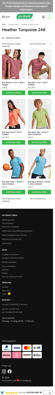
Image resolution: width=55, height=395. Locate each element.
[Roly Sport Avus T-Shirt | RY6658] (13, 114)
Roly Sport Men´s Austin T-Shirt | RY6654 (13, 183)
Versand (23, 304)
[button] (49, 17)
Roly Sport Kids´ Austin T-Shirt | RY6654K (38, 133)
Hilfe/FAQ (14, 304)
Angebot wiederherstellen (13, 258)
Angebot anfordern (10, 254)
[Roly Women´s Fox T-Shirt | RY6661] (13, 64)
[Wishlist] (22, 53)
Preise (4, 273)
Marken (5, 270)
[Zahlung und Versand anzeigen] (26, 351)
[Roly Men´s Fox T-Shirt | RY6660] (39, 64)
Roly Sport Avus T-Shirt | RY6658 (12, 133)
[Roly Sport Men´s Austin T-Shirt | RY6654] (13, 164)
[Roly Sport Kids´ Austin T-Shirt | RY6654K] (39, 114)
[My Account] (43, 17)
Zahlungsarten (8, 220)
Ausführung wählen (13, 93)
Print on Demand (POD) (12, 276)
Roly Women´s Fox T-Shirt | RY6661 (13, 83)
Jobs (4, 294)
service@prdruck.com (12, 312)
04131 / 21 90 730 (10, 309)
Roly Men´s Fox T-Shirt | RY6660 (38, 83)
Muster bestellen (9, 262)
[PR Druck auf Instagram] (4, 371)
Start (4, 24)
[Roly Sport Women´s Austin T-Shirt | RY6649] (39, 164)
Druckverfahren (9, 266)
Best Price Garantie (10, 227)
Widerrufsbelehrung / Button (14, 235)
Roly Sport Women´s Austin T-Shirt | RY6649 (39, 183)
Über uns (6, 290)
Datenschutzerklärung (11, 239)
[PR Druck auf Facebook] (10, 371)
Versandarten (8, 223)
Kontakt (5, 287)
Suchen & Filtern (12, 38)
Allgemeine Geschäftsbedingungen (17, 231)
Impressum (7, 243)
